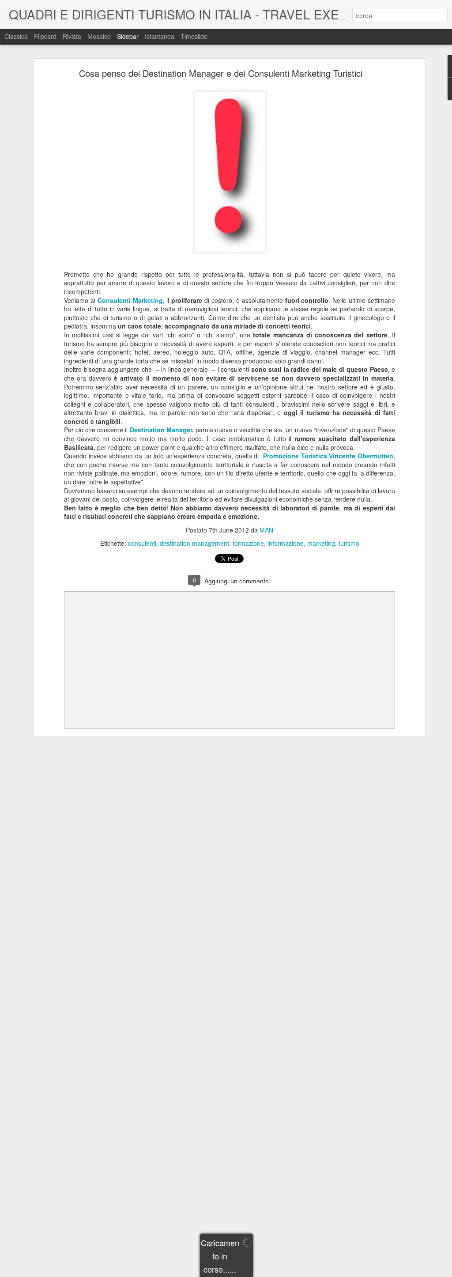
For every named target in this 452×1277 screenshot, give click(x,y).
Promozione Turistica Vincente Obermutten (328, 455)
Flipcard (45, 36)
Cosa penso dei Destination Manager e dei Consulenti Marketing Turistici (220, 73)
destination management (194, 543)
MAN (266, 529)
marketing (321, 543)
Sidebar (128, 36)
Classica (16, 36)
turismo (349, 543)
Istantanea (159, 36)
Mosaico (99, 36)
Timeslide (194, 36)
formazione (248, 543)
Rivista (72, 36)
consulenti (142, 543)
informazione (285, 543)
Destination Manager (161, 429)
